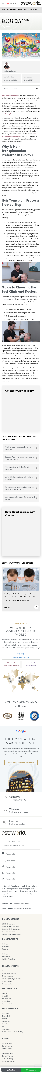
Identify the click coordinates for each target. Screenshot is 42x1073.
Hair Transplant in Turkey (15, 9)
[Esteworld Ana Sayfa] (31, 4)
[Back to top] (21, 1070)
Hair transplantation (10, 96)
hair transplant (7, 114)
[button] (3, 3)
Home (3, 9)
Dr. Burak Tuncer (9, 71)
